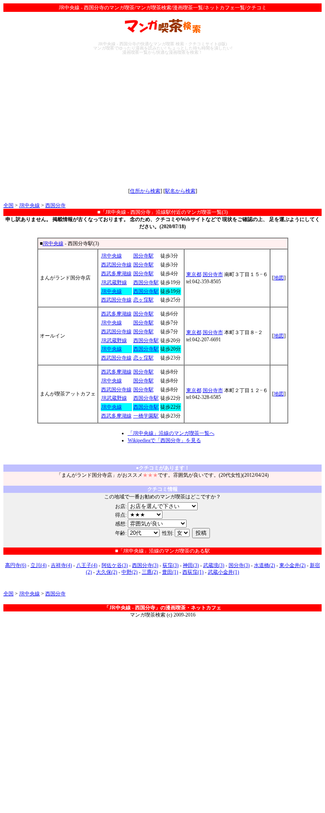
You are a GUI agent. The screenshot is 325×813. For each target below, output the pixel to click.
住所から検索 (145, 191)
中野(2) (129, 572)
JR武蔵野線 (114, 282)
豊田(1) (170, 572)
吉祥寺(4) (61, 565)
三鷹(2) (150, 572)
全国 (8, 205)
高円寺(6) (15, 565)
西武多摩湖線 (116, 274)
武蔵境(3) (213, 565)
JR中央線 (29, 205)
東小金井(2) (292, 565)
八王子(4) (86, 565)
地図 (279, 278)
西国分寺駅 (146, 282)
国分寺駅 (143, 256)
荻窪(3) (170, 565)
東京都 (193, 274)
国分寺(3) (239, 565)
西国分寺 (55, 205)
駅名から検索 (180, 191)
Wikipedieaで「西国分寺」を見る (164, 440)
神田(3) (191, 565)
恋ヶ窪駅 (143, 300)
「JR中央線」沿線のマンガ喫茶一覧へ (171, 433)
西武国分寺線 (116, 265)
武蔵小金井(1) (223, 572)
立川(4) (38, 565)
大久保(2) (106, 572)
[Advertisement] (162, 121)
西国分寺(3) (145, 565)
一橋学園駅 (146, 416)
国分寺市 (213, 274)
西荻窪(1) (193, 572)
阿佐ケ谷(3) (115, 565)
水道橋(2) (264, 565)
